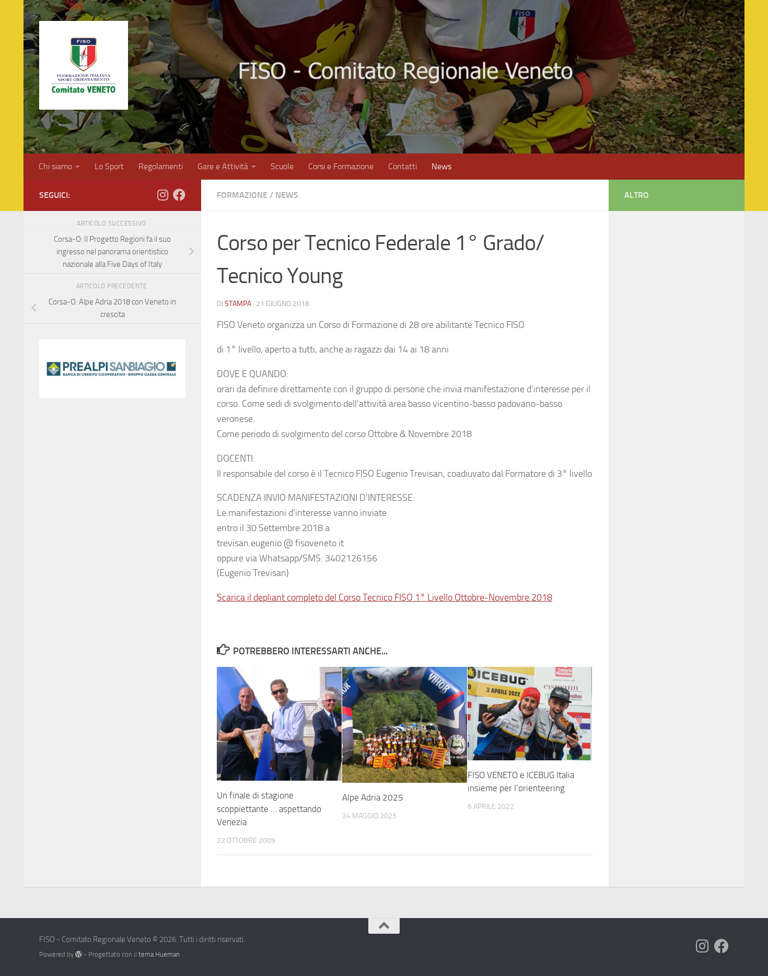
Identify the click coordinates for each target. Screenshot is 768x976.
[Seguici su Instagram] (162, 195)
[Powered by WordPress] (78, 954)
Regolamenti (160, 166)
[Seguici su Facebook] (179, 195)
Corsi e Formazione (341, 166)
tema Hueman (159, 954)
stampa (238, 303)
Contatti (402, 166)
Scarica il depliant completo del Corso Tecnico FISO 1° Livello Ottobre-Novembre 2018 (384, 597)
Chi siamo (55, 166)
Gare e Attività (222, 166)
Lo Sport (109, 166)
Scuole (282, 166)
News (441, 166)
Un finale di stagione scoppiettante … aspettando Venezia (269, 808)
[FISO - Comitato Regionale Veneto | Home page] (83, 65)
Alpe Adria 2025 (372, 797)
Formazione (242, 195)
